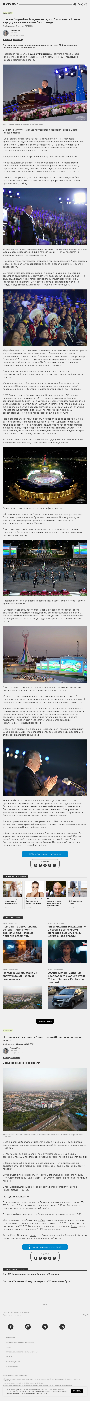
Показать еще (45, 1021)
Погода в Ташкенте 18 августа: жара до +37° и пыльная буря (36, 1281)
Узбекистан (18, 40)
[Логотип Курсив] (10, 4)
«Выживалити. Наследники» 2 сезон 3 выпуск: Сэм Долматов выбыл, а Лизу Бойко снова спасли (67, 931)
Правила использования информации (20, 1342)
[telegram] (45, 1327)
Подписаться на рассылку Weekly (16, 1312)
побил (41, 1220)
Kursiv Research (12, 1367)
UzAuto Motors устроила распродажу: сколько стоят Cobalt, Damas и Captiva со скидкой (66, 977)
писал (33, 1235)
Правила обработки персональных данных (22, 1352)
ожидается (37, 1142)
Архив (8, 1347)
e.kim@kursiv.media (17, 35)
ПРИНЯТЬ (77, 1391)
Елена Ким (15, 30)
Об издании (10, 1337)
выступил (22, 57)
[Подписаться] (85, 1315)
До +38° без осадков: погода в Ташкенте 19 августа (31, 1274)
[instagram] (28, 1327)
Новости (7, 13)
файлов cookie (41, 1393)
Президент (7, 40)
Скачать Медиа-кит (13, 1362)
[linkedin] (62, 1327)
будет (74, 1226)
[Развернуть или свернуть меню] (85, 4)
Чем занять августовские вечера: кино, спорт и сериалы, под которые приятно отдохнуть (20, 931)
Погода (6, 1057)
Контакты (9, 1357)
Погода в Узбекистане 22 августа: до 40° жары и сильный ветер (20, 976)
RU (80, 5)
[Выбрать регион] (74, 4)
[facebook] (10, 1327)
